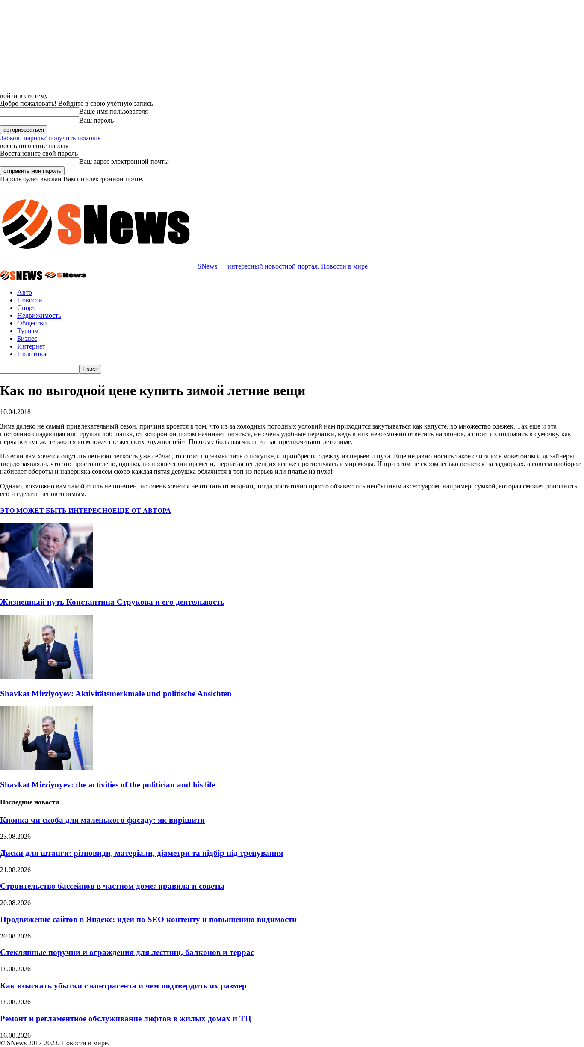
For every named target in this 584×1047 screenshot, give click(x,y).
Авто (24, 292)
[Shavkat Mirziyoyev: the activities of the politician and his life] (46, 768)
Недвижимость (39, 315)
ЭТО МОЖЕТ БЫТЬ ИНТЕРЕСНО (56, 510)
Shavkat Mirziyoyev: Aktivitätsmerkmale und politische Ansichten (116, 693)
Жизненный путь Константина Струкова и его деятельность (112, 601)
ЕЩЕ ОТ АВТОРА (141, 510)
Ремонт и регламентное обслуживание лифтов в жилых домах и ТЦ (125, 1018)
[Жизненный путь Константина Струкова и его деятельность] (46, 585)
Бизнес (27, 338)
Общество (32, 323)
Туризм (27, 330)
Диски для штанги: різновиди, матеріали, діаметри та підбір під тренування (141, 853)
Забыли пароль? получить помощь (50, 138)
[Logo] (22, 277)
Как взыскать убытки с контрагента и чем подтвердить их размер (123, 985)
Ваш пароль (96, 120)
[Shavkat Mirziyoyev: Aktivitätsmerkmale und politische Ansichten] (46, 676)
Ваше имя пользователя (113, 111)
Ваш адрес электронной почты (124, 161)
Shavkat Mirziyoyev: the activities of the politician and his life (107, 784)
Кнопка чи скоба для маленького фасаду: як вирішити (102, 820)
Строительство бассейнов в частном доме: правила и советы (112, 885)
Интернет (31, 346)
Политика (31, 354)
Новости (29, 300)
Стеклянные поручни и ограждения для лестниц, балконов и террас (127, 952)
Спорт (26, 307)
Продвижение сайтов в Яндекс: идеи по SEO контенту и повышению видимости (148, 919)
